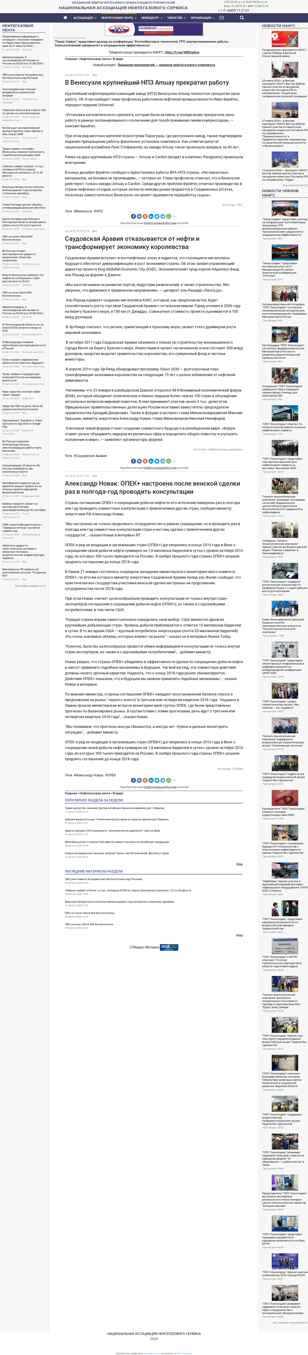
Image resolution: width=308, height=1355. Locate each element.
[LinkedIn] (151, 216)
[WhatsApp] (168, 216)
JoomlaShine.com (151, 1353)
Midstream (28, 398)
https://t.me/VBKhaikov (182, 52)
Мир (24, 81)
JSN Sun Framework (182, 1353)
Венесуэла (84, 211)
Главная (71, 59)
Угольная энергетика (33, 229)
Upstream (27, 211)
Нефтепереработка (32, 334)
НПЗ (99, 211)
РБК (240, 205)
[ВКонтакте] (139, 216)
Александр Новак (90, 775)
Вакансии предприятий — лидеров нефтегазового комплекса (166, 65)
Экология (27, 49)
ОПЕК (111, 775)
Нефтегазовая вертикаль (225, 449)
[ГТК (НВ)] (154, 29)
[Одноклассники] (145, 216)
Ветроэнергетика (31, 496)
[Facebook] (133, 216)
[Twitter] (156, 216)
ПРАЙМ (237, 769)
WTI (250, 6)
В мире (118, 59)
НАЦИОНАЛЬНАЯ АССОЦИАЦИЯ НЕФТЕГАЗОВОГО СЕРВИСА (154, 1334)
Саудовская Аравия (91, 456)
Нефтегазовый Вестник (160, 223)
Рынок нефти (29, 158)
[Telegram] (162, 216)
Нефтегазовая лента (95, 59)
